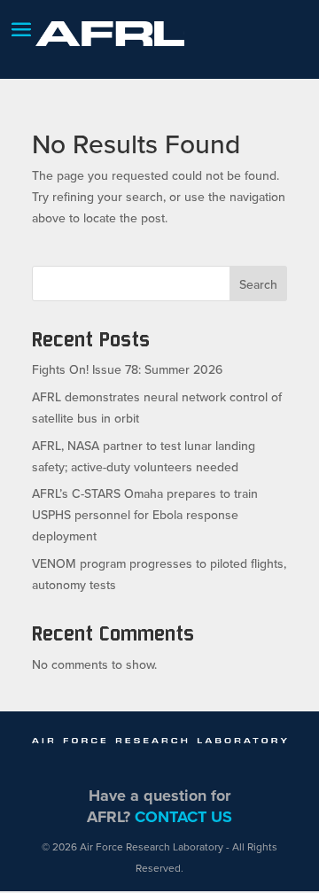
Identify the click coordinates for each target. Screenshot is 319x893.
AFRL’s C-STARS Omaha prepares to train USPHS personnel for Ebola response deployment (145, 515)
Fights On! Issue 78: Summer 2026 (127, 369)
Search (258, 284)
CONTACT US (183, 816)
